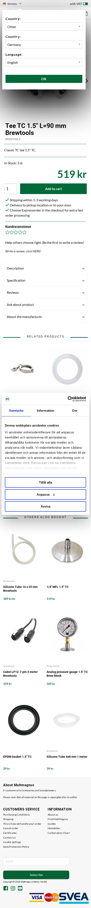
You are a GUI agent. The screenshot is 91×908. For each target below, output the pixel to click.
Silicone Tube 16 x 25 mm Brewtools (20, 588)
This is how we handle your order (22, 823)
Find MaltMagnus (58, 819)
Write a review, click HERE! (23, 251)
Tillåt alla (45, 482)
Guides (52, 823)
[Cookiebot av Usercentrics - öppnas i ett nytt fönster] (67, 399)
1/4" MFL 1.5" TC (58, 587)
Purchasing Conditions (16, 814)
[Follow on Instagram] (13, 889)
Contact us (9, 837)
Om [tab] (74, 410)
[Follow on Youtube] (20, 889)
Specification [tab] (16, 280)
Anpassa (43, 494)
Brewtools (12, 139)
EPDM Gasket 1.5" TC (17, 756)
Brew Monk (53, 666)
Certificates (10, 832)
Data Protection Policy (16, 846)
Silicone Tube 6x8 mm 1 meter (67, 756)
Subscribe (36, 875)
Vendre (43, 882)
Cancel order (10, 828)
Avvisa (45, 506)
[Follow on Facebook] (5, 889)
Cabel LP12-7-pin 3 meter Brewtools (20, 673)
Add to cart (53, 189)
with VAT (76, 4)
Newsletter (54, 828)
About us (53, 814)
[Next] (87, 81)
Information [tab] (45, 410)
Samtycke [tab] (16, 410)
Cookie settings (12, 842)
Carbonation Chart (59, 832)
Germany (14, 4)
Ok (44, 79)
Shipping (8, 819)
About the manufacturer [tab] (24, 317)
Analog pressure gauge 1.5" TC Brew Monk (67, 673)
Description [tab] (15, 268)
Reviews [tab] (13, 292)
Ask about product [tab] (20, 304)
